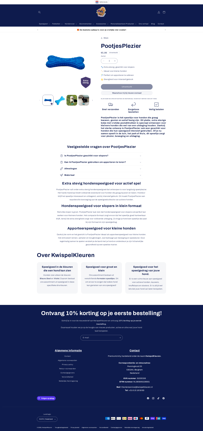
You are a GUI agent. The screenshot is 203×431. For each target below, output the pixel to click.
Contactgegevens (68, 373)
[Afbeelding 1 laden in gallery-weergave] (48, 100)
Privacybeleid (75, 427)
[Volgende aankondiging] (165, 30)
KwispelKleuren (47, 427)
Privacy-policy (67, 364)
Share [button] (106, 38)
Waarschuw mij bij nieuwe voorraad (126, 93)
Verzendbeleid (67, 377)
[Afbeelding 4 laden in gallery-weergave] (83, 100)
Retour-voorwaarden (67, 369)
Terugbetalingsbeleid (61, 427)
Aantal (103, 56)
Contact (67, 356)
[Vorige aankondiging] (37, 30)
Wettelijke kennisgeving (132, 427)
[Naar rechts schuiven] (92, 100)
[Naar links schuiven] (39, 100)
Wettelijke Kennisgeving (68, 381)
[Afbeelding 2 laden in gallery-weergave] (60, 100)
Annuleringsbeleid (148, 427)
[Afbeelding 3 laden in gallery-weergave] (71, 100)
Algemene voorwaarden (67, 360)
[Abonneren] (120, 337)
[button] (39, 12)
